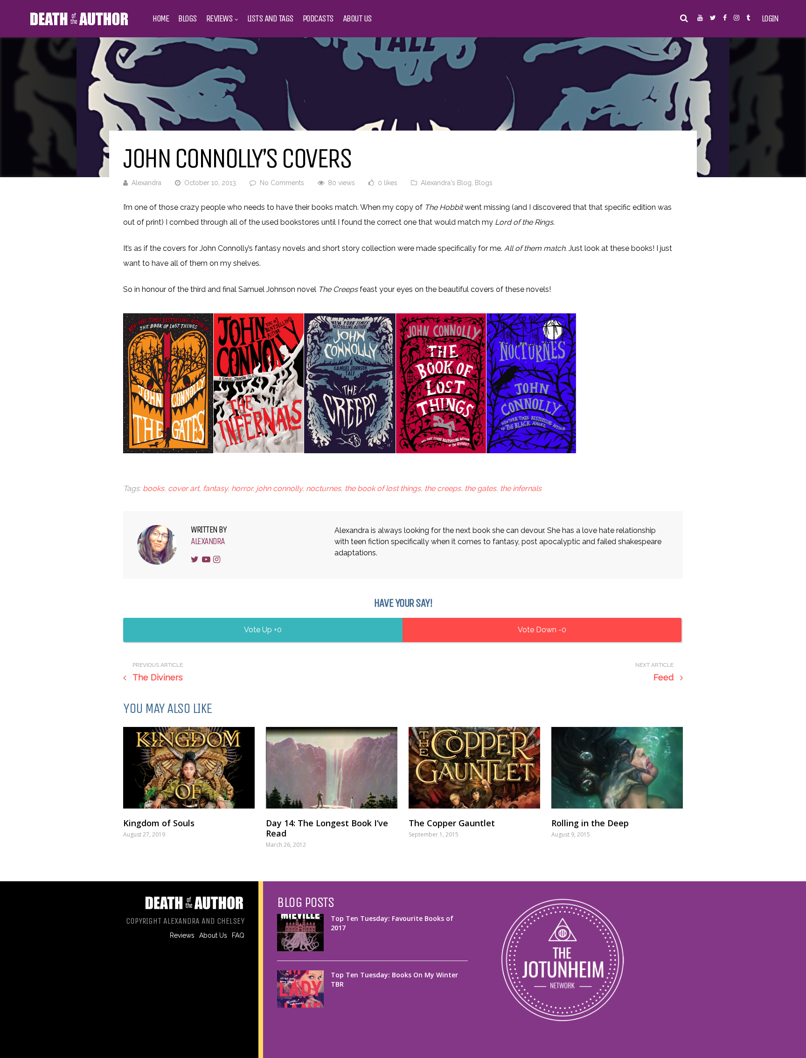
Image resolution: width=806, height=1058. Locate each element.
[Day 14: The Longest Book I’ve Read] (331, 767)
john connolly (279, 488)
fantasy (215, 488)
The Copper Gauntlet (452, 823)
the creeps (442, 488)
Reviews (219, 18)
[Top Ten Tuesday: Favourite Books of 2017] (300, 932)
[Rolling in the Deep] (617, 767)
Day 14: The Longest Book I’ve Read (327, 828)
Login (770, 18)
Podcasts (318, 18)
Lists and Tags (270, 18)
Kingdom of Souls (159, 823)
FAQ (238, 935)
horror (241, 488)
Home (161, 18)
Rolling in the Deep (590, 823)
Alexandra (146, 183)
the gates (480, 488)
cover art (183, 488)
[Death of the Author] (78, 24)
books (153, 488)
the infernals (521, 488)
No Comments (282, 183)
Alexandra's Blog (446, 183)
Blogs (187, 18)
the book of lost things (383, 488)
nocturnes (323, 488)
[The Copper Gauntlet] (474, 767)
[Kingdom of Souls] (189, 767)
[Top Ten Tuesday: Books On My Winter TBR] (300, 989)
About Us (357, 18)
